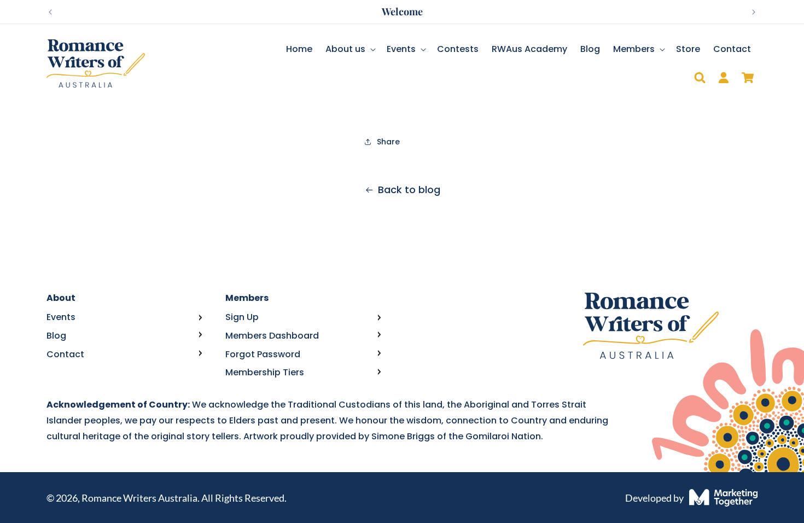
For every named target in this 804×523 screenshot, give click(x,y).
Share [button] (388, 141)
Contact (65, 354)
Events (60, 317)
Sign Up (242, 317)
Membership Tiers (264, 372)
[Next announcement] (754, 12)
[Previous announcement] (50, 12)
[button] (349, 49)
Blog (56, 335)
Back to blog (409, 189)
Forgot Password (262, 354)
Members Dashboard (272, 335)
